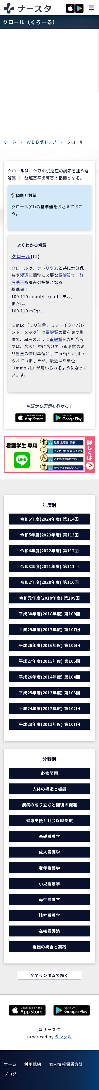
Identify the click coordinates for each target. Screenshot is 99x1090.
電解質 (64, 275)
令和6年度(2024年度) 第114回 (49, 519)
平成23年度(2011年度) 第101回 (49, 724)
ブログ (10, 1074)
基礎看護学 (49, 836)
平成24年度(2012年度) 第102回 (49, 708)
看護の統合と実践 (49, 947)
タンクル (63, 1036)
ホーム (10, 142)
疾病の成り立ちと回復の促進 (49, 805)
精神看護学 (49, 915)
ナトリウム (47, 268)
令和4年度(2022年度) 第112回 (49, 550)
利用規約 (32, 1064)
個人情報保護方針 (66, 1064)
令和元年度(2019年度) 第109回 (49, 598)
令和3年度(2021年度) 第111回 (49, 566)
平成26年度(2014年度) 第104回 (49, 677)
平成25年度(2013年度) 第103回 (49, 692)
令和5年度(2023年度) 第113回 (49, 535)
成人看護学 (49, 852)
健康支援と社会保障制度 (49, 820)
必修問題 (49, 773)
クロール (20, 256)
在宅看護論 (49, 931)
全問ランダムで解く (49, 975)
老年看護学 (49, 868)
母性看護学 (49, 899)
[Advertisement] (49, 86)
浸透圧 (26, 275)
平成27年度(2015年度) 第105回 (49, 661)
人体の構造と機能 (49, 789)
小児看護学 (49, 883)
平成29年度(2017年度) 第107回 (49, 629)
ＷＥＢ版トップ (42, 142)
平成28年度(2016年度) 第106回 (49, 645)
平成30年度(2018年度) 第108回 (49, 614)
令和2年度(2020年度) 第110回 (49, 582)
